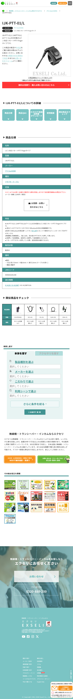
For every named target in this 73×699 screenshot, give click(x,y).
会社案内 (39, 670)
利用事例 (39, 661)
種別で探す (26, 658)
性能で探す (26, 667)
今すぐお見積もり (18, 322)
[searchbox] (35, 366)
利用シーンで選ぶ (25, 391)
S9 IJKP (34, 231)
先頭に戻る (71, 675)
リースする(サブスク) (29, 679)
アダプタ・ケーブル (12, 182)
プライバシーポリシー (43, 679)
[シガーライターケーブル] (65, 310)
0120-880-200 (36, 590)
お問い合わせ (62, 3)
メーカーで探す (27, 661)
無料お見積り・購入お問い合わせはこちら (36, 85)
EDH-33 (65, 317)
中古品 (18, 47)
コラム (39, 664)
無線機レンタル (27, 676)
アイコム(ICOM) (52, 11)
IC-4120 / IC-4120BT (12, 285)
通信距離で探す (27, 664)
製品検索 (54, 3)
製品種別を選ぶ (24, 362)
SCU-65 (30, 317)
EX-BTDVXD (17, 317)
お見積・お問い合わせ (37, 205)
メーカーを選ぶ (24, 371)
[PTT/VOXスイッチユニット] (41, 310)
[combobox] (35, 366)
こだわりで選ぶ (24, 381)
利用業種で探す (27, 670)
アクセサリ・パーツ (29, 673)
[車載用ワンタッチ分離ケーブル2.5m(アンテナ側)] (53, 310)
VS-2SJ (42, 317)
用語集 (39, 667)
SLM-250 (53, 317)
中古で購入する (27, 682)
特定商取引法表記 (42, 676)
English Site (40, 682)
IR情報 (39, 673)
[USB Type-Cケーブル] (30, 310)
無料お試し (40, 658)
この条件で (34, 412)
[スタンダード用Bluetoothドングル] (18, 309)
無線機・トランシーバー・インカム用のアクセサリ (25, 11)
